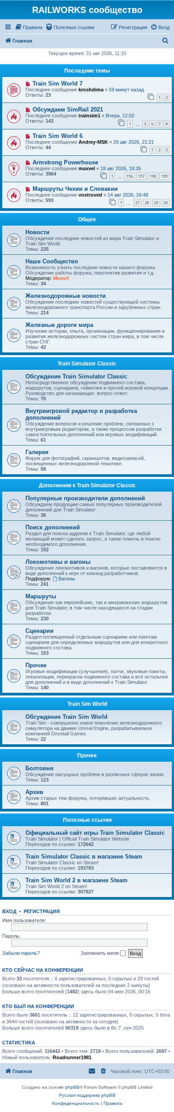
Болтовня (39, 768)
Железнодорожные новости (65, 295)
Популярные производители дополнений (85, 498)
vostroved (90, 194)
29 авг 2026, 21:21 (133, 142)
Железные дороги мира (59, 325)
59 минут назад (126, 89)
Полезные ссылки (87, 820)
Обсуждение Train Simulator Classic (76, 376)
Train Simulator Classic (87, 364)
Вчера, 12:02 (120, 115)
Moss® (61, 278)
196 (129, 176)
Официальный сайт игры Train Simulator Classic (95, 832)
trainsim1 (89, 115)
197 (141, 176)
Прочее (35, 665)
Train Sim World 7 (58, 83)
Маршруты (40, 596)
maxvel (87, 168)
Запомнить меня (100, 953)
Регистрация (42, 911)
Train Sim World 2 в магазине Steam (76, 880)
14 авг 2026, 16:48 (128, 194)
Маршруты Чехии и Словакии (75, 188)
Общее (87, 219)
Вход (9, 911)
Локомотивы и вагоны (58, 561)
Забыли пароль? (21, 953)
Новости (37, 232)
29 (156, 203)
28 (147, 203)
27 (137, 203)
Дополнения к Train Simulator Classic (87, 485)
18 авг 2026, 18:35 (120, 168)
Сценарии (39, 630)
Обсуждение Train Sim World (66, 716)
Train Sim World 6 (58, 136)
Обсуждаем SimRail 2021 (68, 109)
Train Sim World (87, 704)
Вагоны (66, 578)
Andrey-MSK (93, 142)
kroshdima (91, 89)
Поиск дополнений (52, 527)
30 (165, 203)
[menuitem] (28, 27)
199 (164, 176)
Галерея (37, 452)
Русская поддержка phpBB (87, 1095)
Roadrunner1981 (72, 1057)
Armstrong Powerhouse (65, 162)
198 (152, 176)
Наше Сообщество (51, 261)
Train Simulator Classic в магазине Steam (83, 856)
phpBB (72, 1087)
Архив (34, 792)
